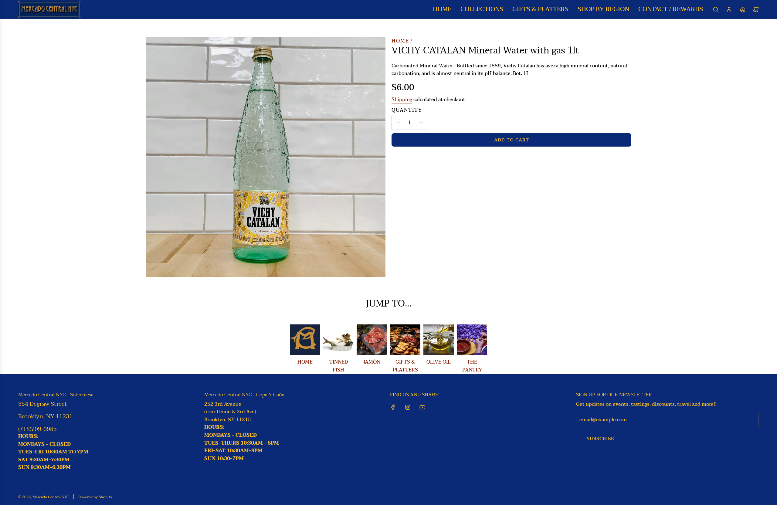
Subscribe (600, 438)
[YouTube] (422, 407)
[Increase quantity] (421, 123)
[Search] (715, 9)
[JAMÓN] (372, 339)
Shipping (402, 99)
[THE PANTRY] (472, 339)
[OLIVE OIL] (438, 339)
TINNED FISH (338, 366)
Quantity (407, 110)
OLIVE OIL (438, 362)
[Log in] (729, 9)
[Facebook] (393, 407)
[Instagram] (407, 407)
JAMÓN (371, 362)
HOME (305, 362)
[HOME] (305, 339)
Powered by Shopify (95, 497)
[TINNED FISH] (338, 339)
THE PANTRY (472, 366)
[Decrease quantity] (398, 123)
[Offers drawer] (742, 9)
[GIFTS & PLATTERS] (405, 339)
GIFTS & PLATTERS (405, 366)
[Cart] (755, 9)
